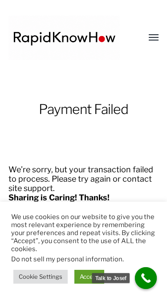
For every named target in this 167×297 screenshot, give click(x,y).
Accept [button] (89, 276)
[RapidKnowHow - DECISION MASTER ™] (65, 38)
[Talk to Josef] (146, 278)
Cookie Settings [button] (40, 276)
